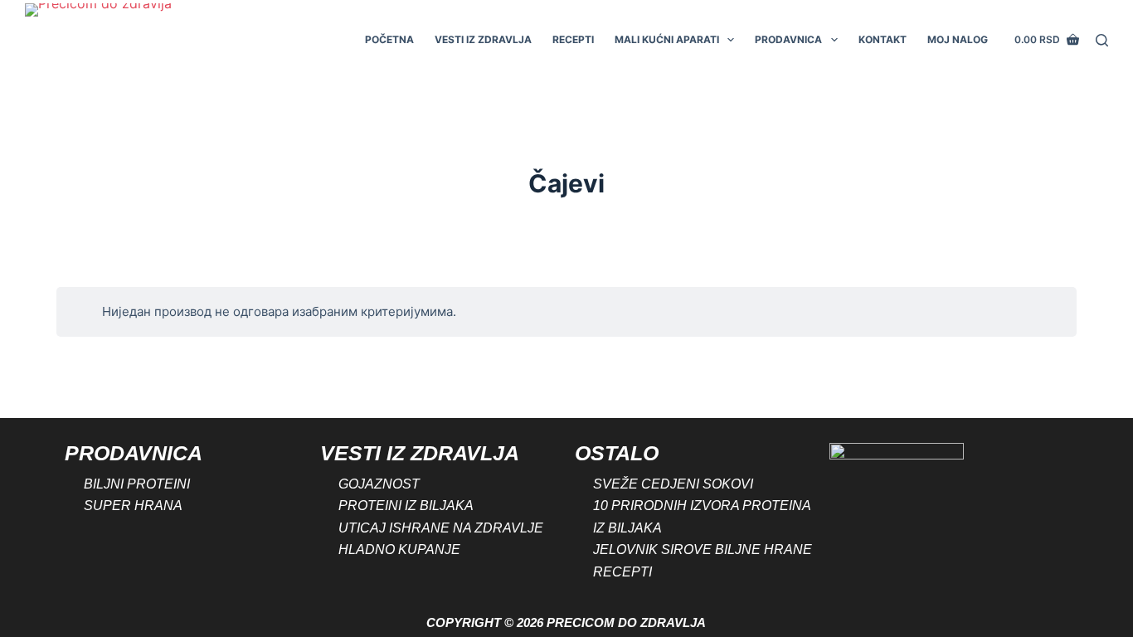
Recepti (573, 39)
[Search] (1102, 40)
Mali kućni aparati (667, 39)
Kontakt (882, 39)
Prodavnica (788, 39)
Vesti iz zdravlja (483, 39)
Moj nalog (957, 39)
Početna (389, 39)
